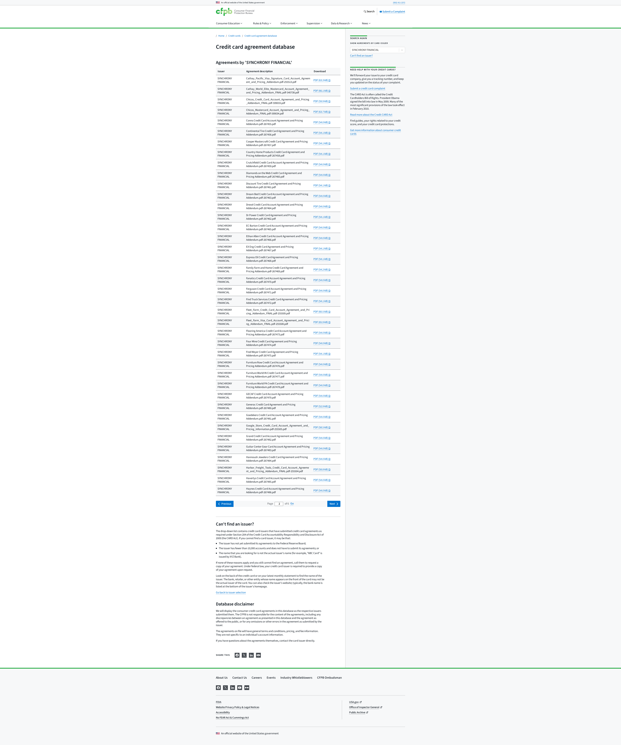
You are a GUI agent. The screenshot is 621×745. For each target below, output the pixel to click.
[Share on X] (244, 655)
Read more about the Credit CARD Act (371, 115)
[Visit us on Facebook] (218, 687)
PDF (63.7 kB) (320, 112)
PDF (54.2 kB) (320, 270)
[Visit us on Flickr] (246, 687)
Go (292, 503)
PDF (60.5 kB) (320, 312)
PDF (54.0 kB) (320, 122)
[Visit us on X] (225, 687)
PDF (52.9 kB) (320, 406)
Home (221, 35)
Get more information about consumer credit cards (375, 132)
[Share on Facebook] (237, 655)
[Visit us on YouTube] (239, 687)
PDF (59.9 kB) (320, 101)
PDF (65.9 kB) (320, 322)
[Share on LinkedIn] (251, 655)
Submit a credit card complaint (367, 88)
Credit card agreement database (261, 35)
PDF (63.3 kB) (320, 80)
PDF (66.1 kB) (320, 91)
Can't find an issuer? (361, 56)
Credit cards (234, 35)
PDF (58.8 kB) (320, 469)
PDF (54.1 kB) (320, 133)
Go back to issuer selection (231, 592)
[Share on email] (258, 655)
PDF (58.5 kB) (320, 427)
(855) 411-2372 (399, 2)
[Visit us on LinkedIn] (232, 687)
